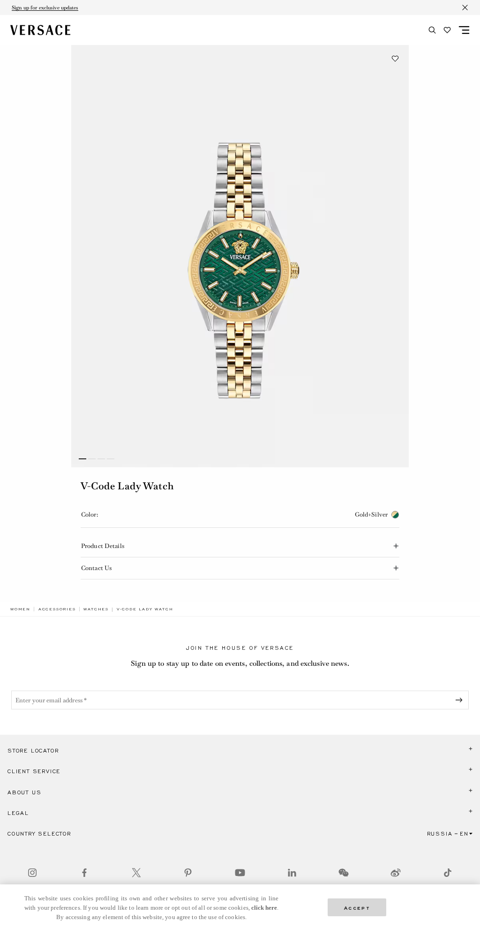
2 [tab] (92, 459)
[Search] (432, 30)
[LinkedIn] (292, 872)
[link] (20, 609)
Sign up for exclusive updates (45, 7)
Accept (357, 907)
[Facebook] (84, 872)
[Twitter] (136, 872)
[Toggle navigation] (464, 30)
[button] (395, 58)
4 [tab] (110, 459)
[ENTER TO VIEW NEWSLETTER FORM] (461, 700)
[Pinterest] (188, 872)
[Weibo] (395, 872)
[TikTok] (447, 872)
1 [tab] (82, 459)
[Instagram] (32, 872)
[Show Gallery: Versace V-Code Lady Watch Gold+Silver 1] (240, 256)
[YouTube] (240, 872)
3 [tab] (101, 459)
